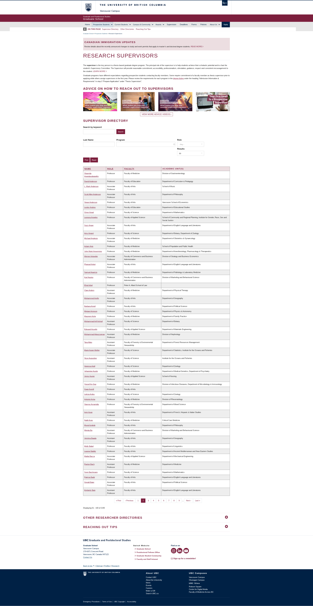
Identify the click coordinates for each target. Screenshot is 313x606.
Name (87, 169)
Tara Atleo (88, 342)
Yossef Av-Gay (90, 384)
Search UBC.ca (152, 593)
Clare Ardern (89, 290)
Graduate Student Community (149, 556)
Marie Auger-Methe (92, 350)
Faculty (129, 169)
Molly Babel (89, 446)
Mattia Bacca (89, 456)
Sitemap (99, 566)
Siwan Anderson (90, 202)
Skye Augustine (90, 358)
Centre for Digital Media (198, 589)
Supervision (171, 24)
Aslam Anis (88, 246)
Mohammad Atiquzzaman (94, 334)
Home (87, 24)
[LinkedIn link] (179, 550)
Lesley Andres (90, 207)
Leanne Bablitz (90, 451)
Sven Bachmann (91, 472)
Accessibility (131, 602)
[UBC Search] (225, 3)
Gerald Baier (89, 482)
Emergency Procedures (91, 602)
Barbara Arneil (89, 306)
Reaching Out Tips (143, 29)
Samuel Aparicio (90, 272)
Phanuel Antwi (89, 264)
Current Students (121, 24)
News (148, 583)
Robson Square (195, 587)
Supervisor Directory (110, 29)
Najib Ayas (88, 420)
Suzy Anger (89, 225)
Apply (226, 24)
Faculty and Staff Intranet (147, 559)
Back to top (88, 566)
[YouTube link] (186, 550)
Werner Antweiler (91, 256)
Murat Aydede (89, 425)
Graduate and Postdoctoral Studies (156, 540)
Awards (158, 24)
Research (115, 566)
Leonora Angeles (91, 217)
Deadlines (184, 24)
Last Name (88, 140)
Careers (149, 588)
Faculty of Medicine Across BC (201, 592)
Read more (196, 46)
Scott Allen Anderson (92, 194)
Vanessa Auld (89, 366)
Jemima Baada (90, 438)
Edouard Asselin (90, 329)
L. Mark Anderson (91, 186)
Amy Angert (89, 233)
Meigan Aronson (90, 311)
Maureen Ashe (90, 316)
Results (180, 149)
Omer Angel (89, 212)
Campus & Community (141, 24)
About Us (213, 24)
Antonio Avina (89, 399)
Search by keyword (92, 127)
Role (179, 140)
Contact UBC (151, 577)
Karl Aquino (88, 277)
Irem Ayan (88, 412)
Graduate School (88, 33)
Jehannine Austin (91, 371)
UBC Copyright (119, 602)
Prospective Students (101, 24)
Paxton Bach (89, 464)
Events (148, 585)
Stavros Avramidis (91, 404)
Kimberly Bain (89, 490)
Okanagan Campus (197, 580)
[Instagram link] (173, 550)
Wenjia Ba (88, 430)
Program (120, 140)
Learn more (99, 71)
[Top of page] (85, 29)
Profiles (107, 566)
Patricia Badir (89, 477)
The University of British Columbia (88, 7)
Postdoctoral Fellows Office (148, 552)
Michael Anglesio (91, 238)
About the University (154, 580)
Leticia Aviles (89, 394)
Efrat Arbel (88, 285)
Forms (194, 24)
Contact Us (87, 557)
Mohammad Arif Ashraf (93, 321)
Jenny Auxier (89, 376)
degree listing (178, 78)
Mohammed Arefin (91, 298)
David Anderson (90, 181)
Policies (203, 24)
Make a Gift (150, 591)
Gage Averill (89, 389)
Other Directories (127, 29)
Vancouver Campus (197, 577)
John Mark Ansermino (93, 251)
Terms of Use (107, 602)
